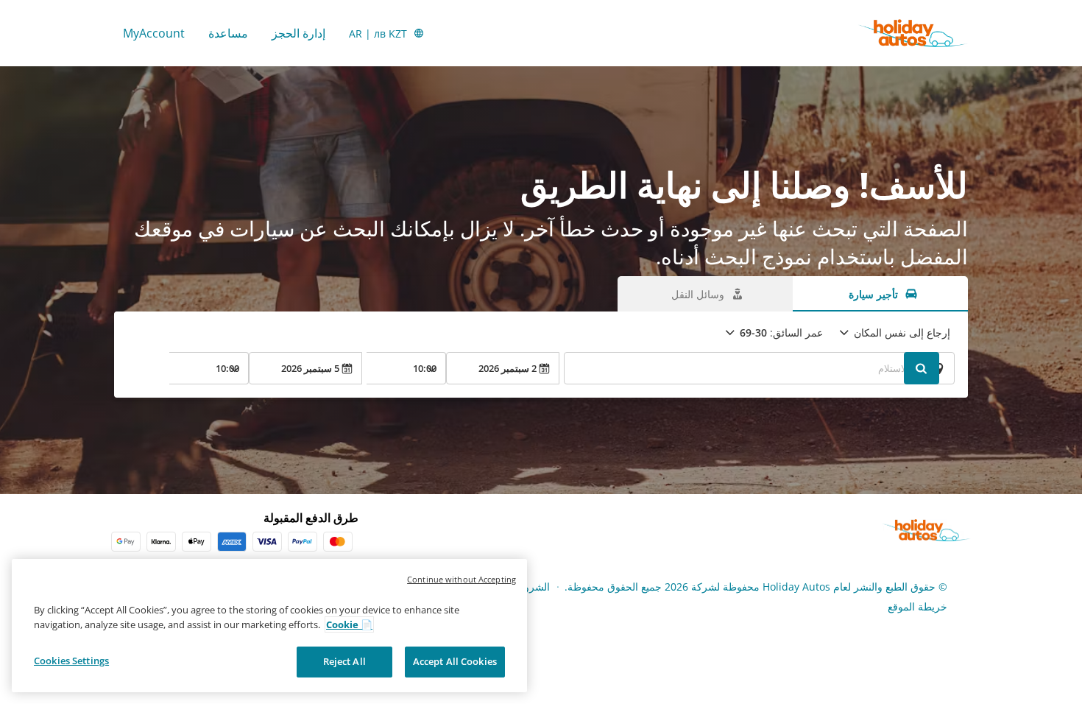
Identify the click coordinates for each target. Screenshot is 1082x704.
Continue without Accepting (461, 579)
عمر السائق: (781, 332)
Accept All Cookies (455, 661)
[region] (269, 625)
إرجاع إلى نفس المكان (902, 332)
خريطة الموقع (917, 606)
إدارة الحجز (298, 33)
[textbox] (759, 368)
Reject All (344, 661)
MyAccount (154, 33)
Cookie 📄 (349, 624)
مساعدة (228, 33)
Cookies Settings (71, 660)
